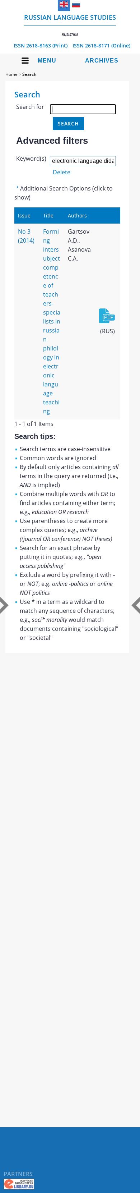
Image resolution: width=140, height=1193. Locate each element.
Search (29, 74)
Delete (61, 172)
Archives (101, 61)
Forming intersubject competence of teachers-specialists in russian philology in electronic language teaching (51, 321)
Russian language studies (70, 25)
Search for (30, 107)
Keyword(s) (31, 158)
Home (11, 74)
